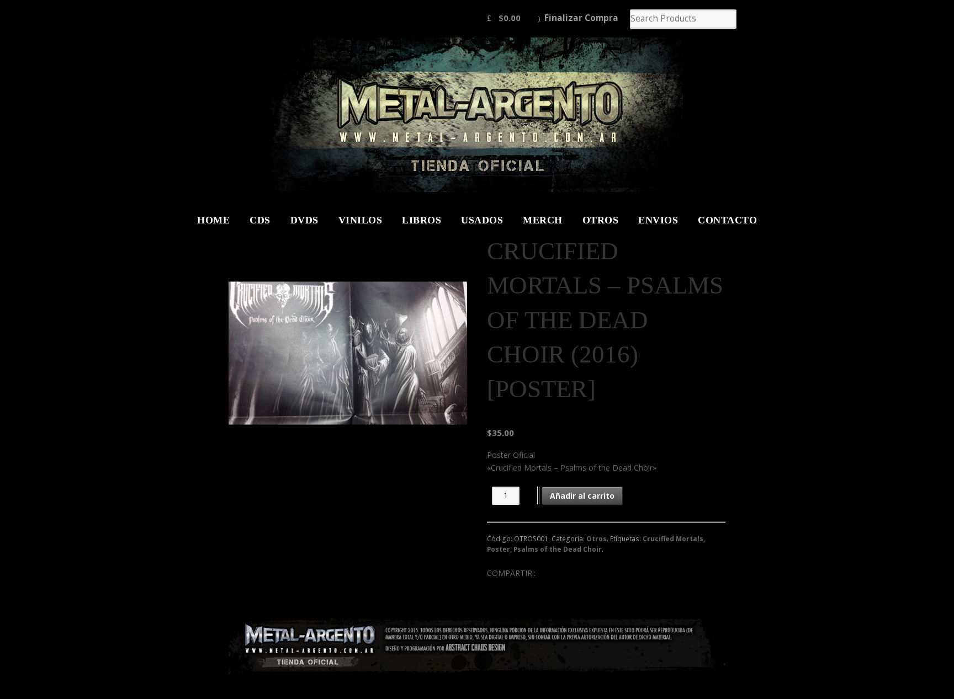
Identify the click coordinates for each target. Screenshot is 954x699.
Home (213, 220)
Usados (482, 220)
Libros (421, 220)
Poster (498, 549)
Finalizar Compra (581, 18)
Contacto (727, 220)
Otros (600, 220)
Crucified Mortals (673, 538)
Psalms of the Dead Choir (557, 549)
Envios (658, 220)
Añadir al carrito (582, 495)
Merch (543, 220)
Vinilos (360, 220)
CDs (260, 220)
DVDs (304, 220)
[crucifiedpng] (348, 353)
